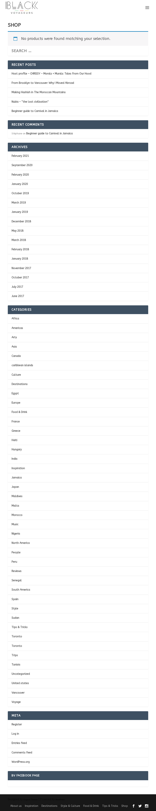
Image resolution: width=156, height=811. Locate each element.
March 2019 (19, 202)
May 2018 (17, 230)
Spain (15, 599)
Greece (16, 430)
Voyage (16, 702)
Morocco (17, 515)
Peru (14, 561)
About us (16, 806)
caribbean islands (22, 365)
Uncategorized (21, 674)
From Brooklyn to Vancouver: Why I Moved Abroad (43, 83)
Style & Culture (70, 806)
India (14, 458)
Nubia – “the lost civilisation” (30, 101)
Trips (15, 655)
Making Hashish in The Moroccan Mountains (39, 92)
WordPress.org (21, 761)
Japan (15, 487)
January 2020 (20, 184)
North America (21, 543)
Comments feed (22, 752)
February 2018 (20, 249)
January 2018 (20, 258)
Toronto (17, 636)
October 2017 (20, 277)
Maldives (17, 496)
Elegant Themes (30, 799)
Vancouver (18, 692)
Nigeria (16, 533)
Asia (14, 346)
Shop (124, 806)
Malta (15, 505)
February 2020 (20, 174)
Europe (16, 402)
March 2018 (19, 240)
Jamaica (17, 477)
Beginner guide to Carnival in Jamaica (35, 111)
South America (21, 589)
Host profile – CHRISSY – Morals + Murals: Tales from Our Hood (51, 73)
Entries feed (19, 743)
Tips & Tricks (20, 627)
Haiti (14, 440)
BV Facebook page (26, 775)
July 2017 (17, 286)
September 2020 (22, 165)
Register (17, 724)
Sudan (15, 617)
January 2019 (20, 212)
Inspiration (18, 468)
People (16, 552)
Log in (15, 733)
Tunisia (16, 664)
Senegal (17, 580)
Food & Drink (19, 412)
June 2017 (18, 296)
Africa (15, 318)
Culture (16, 374)
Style (15, 608)
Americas (17, 328)
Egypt (15, 393)
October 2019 (20, 193)
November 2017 (21, 268)
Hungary (17, 449)
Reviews (16, 571)
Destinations (20, 384)
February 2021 (20, 156)
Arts (14, 337)
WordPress (60, 799)
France (16, 421)
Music (15, 524)
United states (20, 683)
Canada (16, 356)
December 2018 (21, 221)
